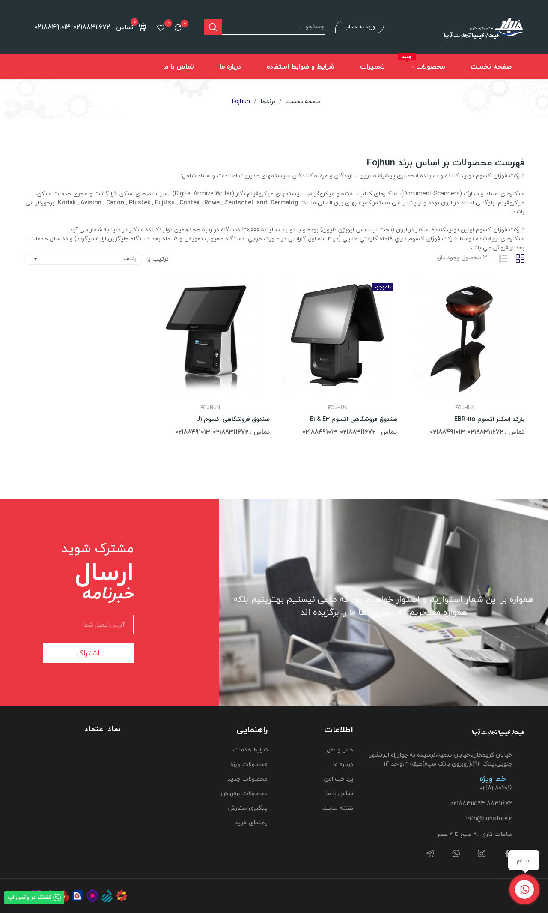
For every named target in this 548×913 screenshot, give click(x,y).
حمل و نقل (340, 749)
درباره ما (343, 764)
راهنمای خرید (251, 822)
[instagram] (481, 854)
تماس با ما (339, 793)
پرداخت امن (338, 778)
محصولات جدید (247, 778)
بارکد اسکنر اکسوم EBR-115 (489, 419)
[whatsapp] (456, 854)
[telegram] (430, 854)
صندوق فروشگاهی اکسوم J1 (233, 419)
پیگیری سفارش (247, 807)
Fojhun (465, 408)
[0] (178, 27)
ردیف (83, 258)
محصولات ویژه (248, 764)
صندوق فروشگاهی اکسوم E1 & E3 (353, 419)
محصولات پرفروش (244, 793)
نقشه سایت (337, 807)
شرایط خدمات (250, 749)
